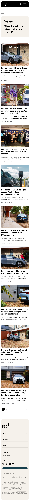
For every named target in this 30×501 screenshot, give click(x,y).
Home (2, 13)
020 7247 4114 (6, 456)
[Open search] (20, 4)
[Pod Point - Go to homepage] (5, 4)
